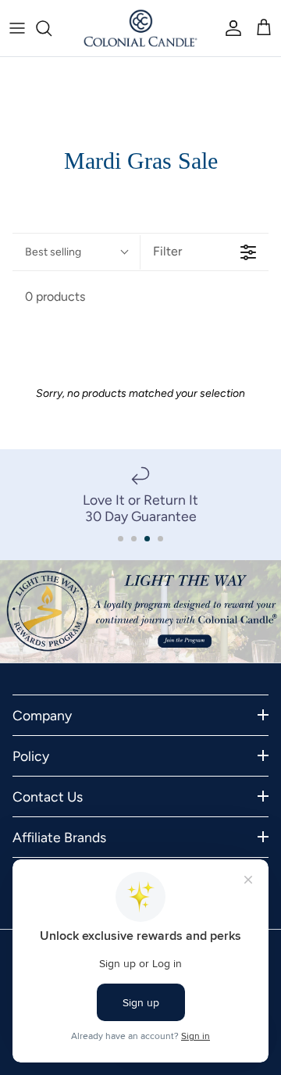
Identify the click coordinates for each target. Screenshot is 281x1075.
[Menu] (17, 28)
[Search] (51, 28)
